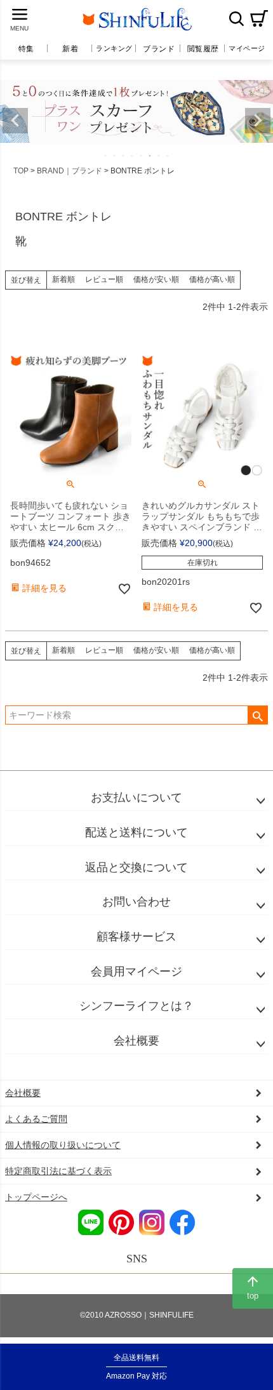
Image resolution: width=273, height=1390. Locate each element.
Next (257, 120)
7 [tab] (159, 155)
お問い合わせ (136, 901)
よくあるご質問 (36, 1119)
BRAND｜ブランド (69, 170)
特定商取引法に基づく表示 (58, 1171)
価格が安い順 (156, 279)
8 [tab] (168, 155)
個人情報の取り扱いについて (63, 1145)
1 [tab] (106, 155)
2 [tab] (115, 155)
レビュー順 (104, 279)
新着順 (63, 279)
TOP (21, 170)
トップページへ (36, 1197)
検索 (236, 18)
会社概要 (136, 1040)
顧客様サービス (136, 936)
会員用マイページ (136, 971)
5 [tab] (141, 155)
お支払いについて (136, 797)
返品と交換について (136, 867)
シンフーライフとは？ (136, 1005)
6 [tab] (150, 155)
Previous (15, 120)
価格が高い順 (212, 279)
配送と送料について (136, 832)
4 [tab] (133, 155)
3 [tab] (124, 155)
